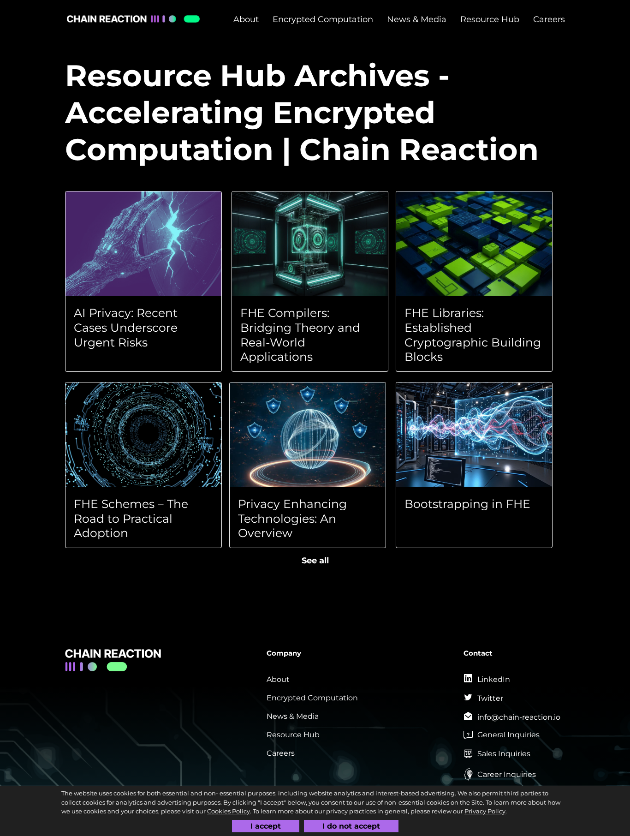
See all (315, 561)
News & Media (416, 19)
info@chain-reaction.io (518, 717)
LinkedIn (493, 679)
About (246, 19)
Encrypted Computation (323, 19)
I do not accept (351, 825)
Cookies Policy (228, 811)
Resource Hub (489, 19)
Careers (549, 19)
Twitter (490, 698)
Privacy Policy (484, 811)
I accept (265, 825)
